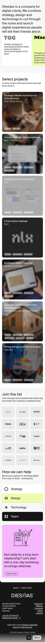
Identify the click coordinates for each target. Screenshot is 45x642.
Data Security (26, 627)
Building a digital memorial (18, 262)
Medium (39, 606)
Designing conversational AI (19, 179)
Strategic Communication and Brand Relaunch (20, 306)
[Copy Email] (20, 618)
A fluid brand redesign (16, 221)
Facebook (39, 608)
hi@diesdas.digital (10, 618)
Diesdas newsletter (30, 625)
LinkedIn (39, 613)
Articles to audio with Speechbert (22, 137)
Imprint (16, 627)
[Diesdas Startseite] (28, 637)
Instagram (38, 604)
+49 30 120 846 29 (10, 615)
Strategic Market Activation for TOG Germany (20, 97)
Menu (37, 637)
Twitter (40, 611)
